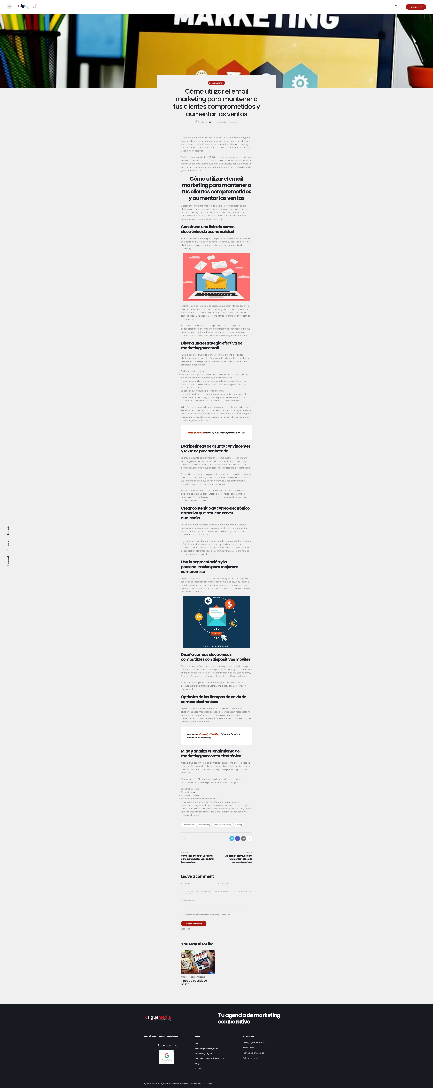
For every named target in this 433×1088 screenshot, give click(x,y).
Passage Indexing (196, 432)
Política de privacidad (253, 1052)
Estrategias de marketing (222, 825)
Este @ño (186, 928)
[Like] (184, 838)
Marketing (238, 825)
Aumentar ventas (189, 825)
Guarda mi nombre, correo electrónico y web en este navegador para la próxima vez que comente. (217, 892)
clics (193, 792)
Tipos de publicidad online (194, 982)
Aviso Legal (248, 1047)
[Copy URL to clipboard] (249, 838)
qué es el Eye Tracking (208, 734)
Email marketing (216, 83)
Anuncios (185, 977)
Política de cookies (252, 1058)
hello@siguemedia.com (254, 1042)
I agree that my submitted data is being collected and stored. (207, 915)
